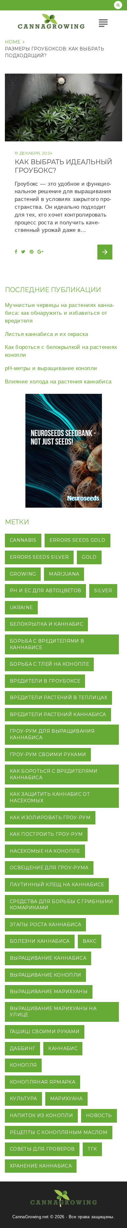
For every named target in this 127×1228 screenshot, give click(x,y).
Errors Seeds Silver (39, 557)
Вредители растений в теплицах (58, 698)
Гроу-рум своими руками (48, 754)
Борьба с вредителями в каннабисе (47, 644)
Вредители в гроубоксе (45, 681)
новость (99, 1115)
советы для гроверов (42, 1149)
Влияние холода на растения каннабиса (58, 382)
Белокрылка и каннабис (46, 624)
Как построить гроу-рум (46, 834)
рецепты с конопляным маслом (58, 1132)
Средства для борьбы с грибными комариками (61, 905)
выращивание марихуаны (49, 991)
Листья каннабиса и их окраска (46, 334)
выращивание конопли (45, 975)
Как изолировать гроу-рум (50, 818)
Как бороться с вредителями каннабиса (54, 774)
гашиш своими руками (44, 1031)
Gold (89, 557)
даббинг (22, 1048)
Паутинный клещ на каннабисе (57, 885)
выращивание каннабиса (48, 958)
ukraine (21, 607)
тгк (92, 1149)
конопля (23, 1065)
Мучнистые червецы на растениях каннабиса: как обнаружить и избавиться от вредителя (59, 313)
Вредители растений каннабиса (58, 714)
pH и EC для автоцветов (45, 591)
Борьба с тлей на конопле (49, 664)
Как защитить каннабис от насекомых (50, 797)
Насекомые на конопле (45, 851)
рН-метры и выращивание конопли (51, 368)
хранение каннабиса (41, 1166)
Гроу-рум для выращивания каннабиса (52, 734)
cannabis (23, 540)
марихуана (66, 1098)
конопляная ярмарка (42, 1082)
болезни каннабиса (40, 941)
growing (23, 574)
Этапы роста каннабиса (45, 925)
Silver (103, 591)
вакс (89, 941)
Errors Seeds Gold (77, 540)
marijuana (64, 574)
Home (13, 42)
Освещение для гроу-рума (49, 868)
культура (23, 1098)
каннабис (63, 1048)
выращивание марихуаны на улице (53, 1012)
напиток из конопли (41, 1115)
